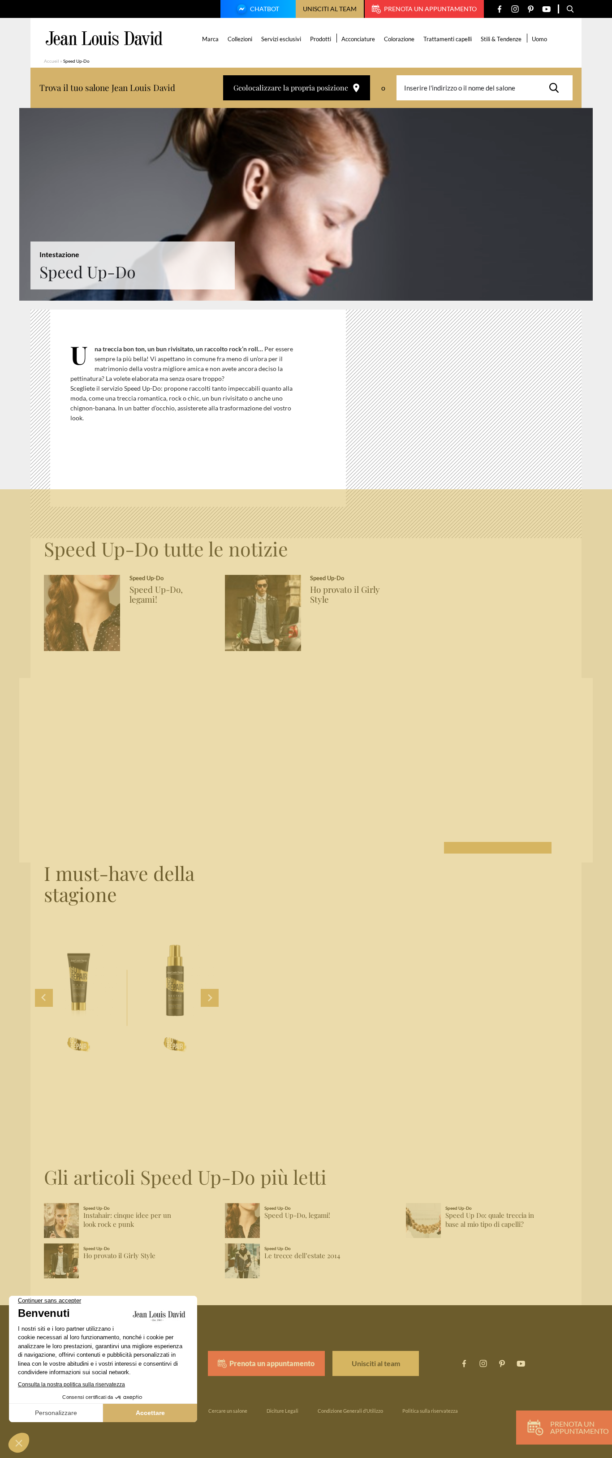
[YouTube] (546, 9)
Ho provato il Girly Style (345, 594)
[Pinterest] (531, 9)
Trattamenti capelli (447, 39)
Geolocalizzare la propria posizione (290, 87)
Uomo (539, 39)
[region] (204, 412)
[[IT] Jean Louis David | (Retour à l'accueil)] (104, 38)
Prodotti (320, 39)
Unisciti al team (330, 9)
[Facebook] (499, 9)
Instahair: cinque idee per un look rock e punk (127, 1220)
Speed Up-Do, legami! (156, 594)
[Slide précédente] (44, 998)
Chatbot (264, 9)
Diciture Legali (282, 1411)
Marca (210, 39)
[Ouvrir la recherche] (570, 9)
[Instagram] (515, 9)
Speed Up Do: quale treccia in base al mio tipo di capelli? (489, 1220)
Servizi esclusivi (281, 39)
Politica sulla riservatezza (430, 1411)
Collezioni (240, 39)
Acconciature (358, 39)
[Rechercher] (556, 87)
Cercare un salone (227, 1411)
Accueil (51, 61)
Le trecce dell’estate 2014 (302, 1255)
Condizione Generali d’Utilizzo (350, 1411)
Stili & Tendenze (501, 39)
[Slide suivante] (210, 998)
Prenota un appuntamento (430, 9)
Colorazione (399, 39)
